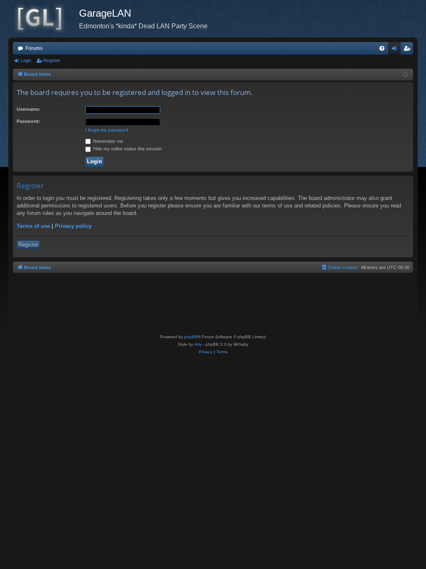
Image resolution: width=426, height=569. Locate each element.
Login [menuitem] (396, 50)
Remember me (107, 141)
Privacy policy (73, 226)
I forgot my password (106, 129)
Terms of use (33, 226)
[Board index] (43, 18)
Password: (28, 121)
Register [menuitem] (408, 50)
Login (25, 60)
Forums (33, 48)
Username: (28, 109)
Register (51, 60)
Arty (198, 344)
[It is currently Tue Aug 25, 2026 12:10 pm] (405, 75)
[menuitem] (382, 48)
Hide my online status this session (127, 148)
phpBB (191, 336)
